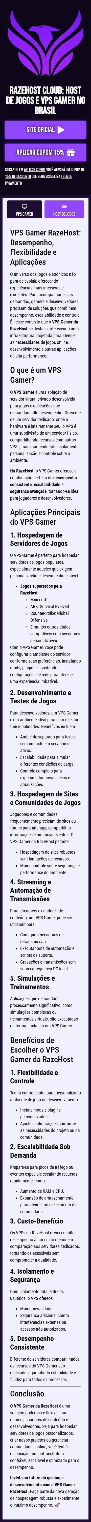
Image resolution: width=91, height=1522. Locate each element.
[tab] (24, 209)
